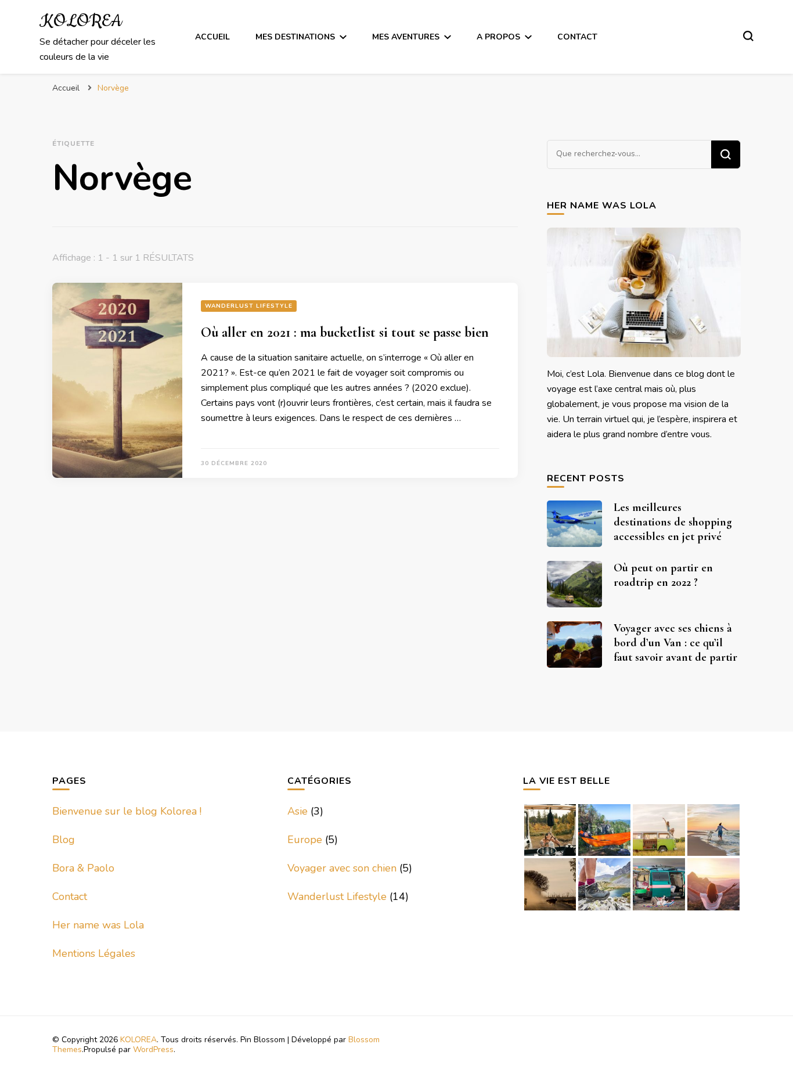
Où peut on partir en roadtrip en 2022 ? (663, 575)
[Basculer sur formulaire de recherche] (748, 36)
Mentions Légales (93, 953)
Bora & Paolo (83, 868)
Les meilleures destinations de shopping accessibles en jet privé (673, 522)
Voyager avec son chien (341, 868)
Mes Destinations (295, 36)
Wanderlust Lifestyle (249, 306)
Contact (577, 36)
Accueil (212, 36)
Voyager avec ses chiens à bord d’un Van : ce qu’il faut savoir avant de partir (675, 642)
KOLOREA (80, 21)
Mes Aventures (405, 36)
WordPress (153, 1049)
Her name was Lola (98, 925)
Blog (63, 840)
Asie (297, 811)
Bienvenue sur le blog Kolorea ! (126, 811)
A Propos (498, 36)
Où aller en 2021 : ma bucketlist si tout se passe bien (345, 332)
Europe (304, 840)
